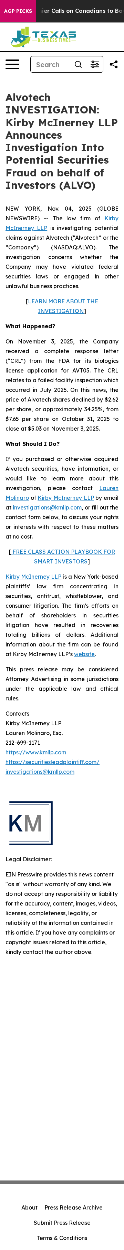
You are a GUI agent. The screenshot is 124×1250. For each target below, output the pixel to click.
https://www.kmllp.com (36, 752)
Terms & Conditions (62, 1237)
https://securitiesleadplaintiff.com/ (53, 762)
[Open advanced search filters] (94, 64)
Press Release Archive (73, 1207)
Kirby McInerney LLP (66, 497)
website (84, 654)
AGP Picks (18, 11)
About (29, 1207)
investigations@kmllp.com (47, 507)
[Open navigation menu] (12, 64)
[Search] (78, 64)
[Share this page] (113, 64)
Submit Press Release (62, 1222)
